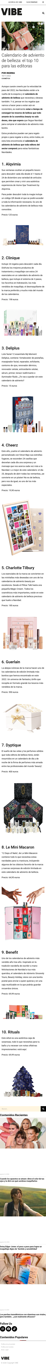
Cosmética (6, 78)
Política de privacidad (8, 1344)
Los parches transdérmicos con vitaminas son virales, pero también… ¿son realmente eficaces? (23, 1315)
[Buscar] (43, 1109)
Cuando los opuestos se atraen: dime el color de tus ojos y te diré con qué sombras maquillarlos (22, 1180)
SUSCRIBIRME (32, 2)
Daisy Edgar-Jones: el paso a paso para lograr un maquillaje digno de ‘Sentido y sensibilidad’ (21, 1247)
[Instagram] (2, 1329)
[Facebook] (8, 1329)
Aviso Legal (4, 1350)
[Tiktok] (14, 1329)
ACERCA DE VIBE (15, 2)
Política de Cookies (7, 1347)
